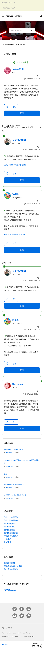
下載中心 (7, 539)
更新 (5, 474)
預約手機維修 (9, 563)
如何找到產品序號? (12, 520)
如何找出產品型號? (12, 517)
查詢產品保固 (9, 530)
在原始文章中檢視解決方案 (15, 165)
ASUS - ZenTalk (14, 16)
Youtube (14, 613)
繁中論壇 (9, 628)
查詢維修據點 (9, 523)
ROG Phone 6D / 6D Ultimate (14, 45)
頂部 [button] (6, 645)
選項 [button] (40, 44)
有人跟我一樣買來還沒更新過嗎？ (16, 495)
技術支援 (7, 542)
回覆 (22, 113)
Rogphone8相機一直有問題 (13, 450)
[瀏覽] (4, 16)
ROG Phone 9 (10, 466)
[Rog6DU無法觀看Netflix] (36, 127)
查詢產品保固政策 (11, 533)
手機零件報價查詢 (11, 536)
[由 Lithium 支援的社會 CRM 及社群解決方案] (37, 645)
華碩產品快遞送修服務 (13, 566)
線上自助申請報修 (11, 569)
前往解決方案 (22, 62)
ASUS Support (10, 590)
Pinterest (28, 613)
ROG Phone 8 (10, 453)
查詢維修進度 (9, 527)
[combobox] (22, 30)
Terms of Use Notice (9, 633)
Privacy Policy (25, 633)
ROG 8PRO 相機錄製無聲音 (14, 485)
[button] (7, 106)
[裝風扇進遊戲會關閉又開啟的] (40, 127)
